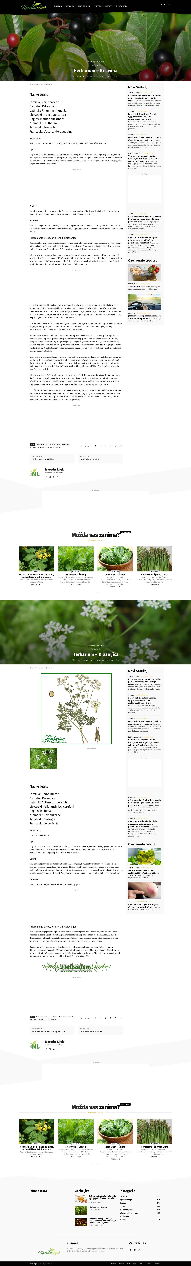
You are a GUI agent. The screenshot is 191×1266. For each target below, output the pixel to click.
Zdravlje (131, 135)
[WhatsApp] (110, 446)
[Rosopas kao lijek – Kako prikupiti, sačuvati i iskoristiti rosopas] (36, 558)
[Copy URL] (120, 446)
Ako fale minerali (136, 287)
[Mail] (54, 476)
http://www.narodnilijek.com (54, 472)
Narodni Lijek (83, 76)
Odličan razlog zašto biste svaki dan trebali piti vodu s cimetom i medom (102, 1198)
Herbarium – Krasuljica (43, 459)
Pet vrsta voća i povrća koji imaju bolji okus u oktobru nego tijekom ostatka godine (102, 1221)
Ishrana (131, 111)
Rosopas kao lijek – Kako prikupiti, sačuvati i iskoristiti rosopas (36, 575)
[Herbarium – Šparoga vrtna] (154, 558)
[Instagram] (161, 4)
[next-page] (98, 592)
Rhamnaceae (42, 447)
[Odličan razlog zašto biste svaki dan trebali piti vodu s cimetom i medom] (81, 1199)
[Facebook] (158, 4)
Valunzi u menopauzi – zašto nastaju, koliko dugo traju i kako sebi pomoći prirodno (143, 158)
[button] (169, 5)
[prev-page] (92, 592)
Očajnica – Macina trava (99, 1207)
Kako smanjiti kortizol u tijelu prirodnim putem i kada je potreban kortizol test (142, 240)
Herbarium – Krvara (89, 459)
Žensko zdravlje (134, 153)
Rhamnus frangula (54, 447)
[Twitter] (164, 4)
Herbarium (100, 62)
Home (31, 84)
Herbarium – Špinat (115, 574)
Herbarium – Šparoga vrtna (154, 574)
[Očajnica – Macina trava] (81, 1210)
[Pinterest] (105, 446)
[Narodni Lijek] (74, 76)
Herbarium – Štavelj (76, 574)
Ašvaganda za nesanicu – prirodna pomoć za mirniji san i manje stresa (144, 98)
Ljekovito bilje (91, 62)
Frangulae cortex (54, 444)
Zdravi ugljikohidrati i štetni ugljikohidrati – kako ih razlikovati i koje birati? (142, 117)
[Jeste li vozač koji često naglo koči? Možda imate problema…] (144, 302)
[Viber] (115, 446)
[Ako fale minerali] (144, 272)
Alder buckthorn (41, 444)
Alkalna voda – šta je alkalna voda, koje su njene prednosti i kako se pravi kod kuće (144, 219)
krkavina (33, 447)
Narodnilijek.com (44, 1264)
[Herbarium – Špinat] (115, 558)
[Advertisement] (76, 186)
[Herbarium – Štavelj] (76, 558)
